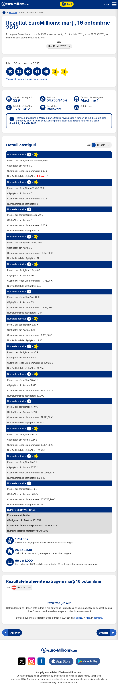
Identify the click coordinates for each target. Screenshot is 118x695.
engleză (78, 617)
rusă (88, 617)
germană (98, 617)
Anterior (15, 632)
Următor (103, 632)
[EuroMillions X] (21, 662)
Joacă (69, 4)
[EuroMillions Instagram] (31, 662)
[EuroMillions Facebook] (41, 662)
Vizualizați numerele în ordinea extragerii (26, 79)
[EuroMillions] (15, 5)
